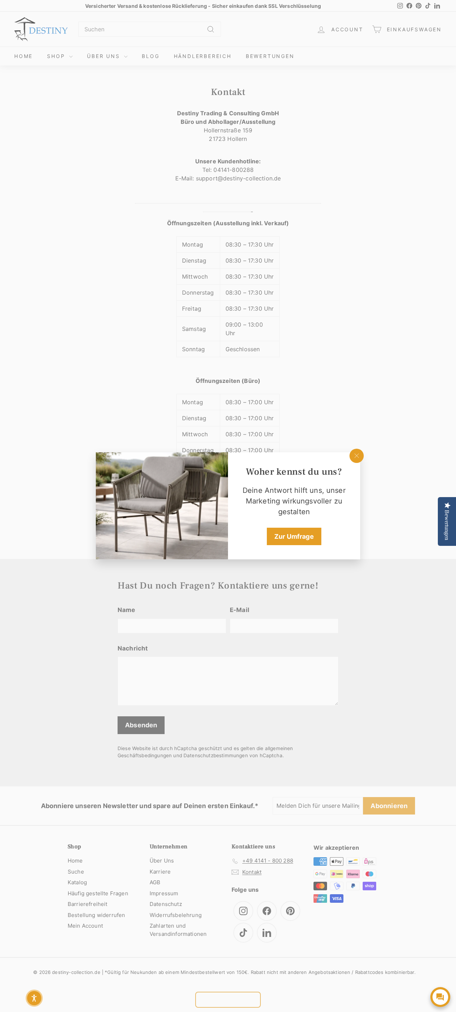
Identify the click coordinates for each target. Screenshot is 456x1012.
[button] (34, 998)
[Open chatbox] (440, 997)
